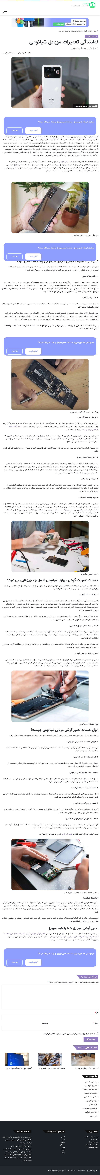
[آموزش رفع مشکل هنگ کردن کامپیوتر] (16, 1059)
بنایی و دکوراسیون (91, 1085)
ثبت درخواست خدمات (91, 1137)
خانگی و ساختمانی (90, 1097)
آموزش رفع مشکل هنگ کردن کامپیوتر (18, 1068)
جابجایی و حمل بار (90, 1093)
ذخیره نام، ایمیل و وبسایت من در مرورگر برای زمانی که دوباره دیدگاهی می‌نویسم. (69, 1033)
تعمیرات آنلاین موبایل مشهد (74, 936)
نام (96, 1013)
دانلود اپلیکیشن (93, 1147)
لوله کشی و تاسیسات (90, 1108)
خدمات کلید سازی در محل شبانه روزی (52, 1068)
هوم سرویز (93, 1116)
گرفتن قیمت (33, 130)
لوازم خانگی (93, 1104)
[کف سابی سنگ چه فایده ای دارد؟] (83, 1059)
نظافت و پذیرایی (91, 1112)
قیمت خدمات (94, 1139)
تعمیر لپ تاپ (67, 834)
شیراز (63, 1147)
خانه (95, 31)
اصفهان (62, 1144)
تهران (63, 1137)
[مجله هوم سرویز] (83, 5)
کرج (63, 1139)
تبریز (54, 936)
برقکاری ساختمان (91, 1082)
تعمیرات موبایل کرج (17, 933)
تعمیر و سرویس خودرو (89, 1089)
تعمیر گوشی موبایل (66, 161)
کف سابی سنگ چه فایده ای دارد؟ (86, 1068)
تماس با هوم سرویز (92, 1144)
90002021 (15, 130)
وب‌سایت (45, 1023)
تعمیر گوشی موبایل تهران (35, 933)
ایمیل (95, 1023)
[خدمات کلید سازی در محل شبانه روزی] (50, 1059)
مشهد (63, 1142)
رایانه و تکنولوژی (86, 31)
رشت (60, 936)
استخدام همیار (93, 1142)
